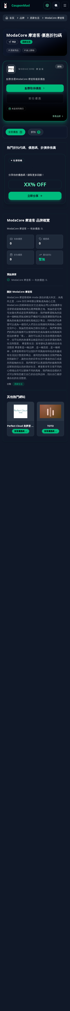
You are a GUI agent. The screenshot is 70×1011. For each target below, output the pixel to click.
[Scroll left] (9, 416)
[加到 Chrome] (47, 5)
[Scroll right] (61, 416)
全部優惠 (15, 131)
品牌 (22, 17)
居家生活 (34, 17)
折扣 (35, 131)
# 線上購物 (29, 50)
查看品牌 (56, 116)
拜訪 (14, 41)
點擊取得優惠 (33, 88)
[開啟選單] (65, 5)
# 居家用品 (13, 50)
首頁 (12, 17)
